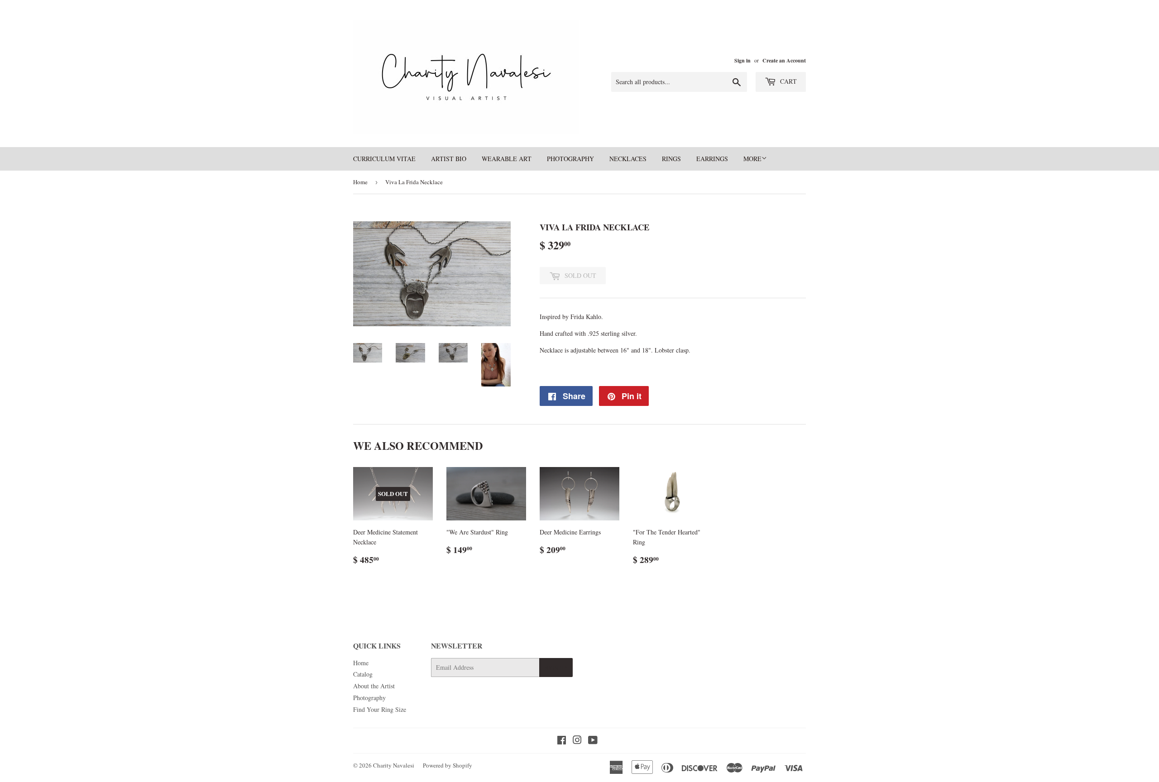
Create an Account (784, 60)
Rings (671, 158)
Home (360, 182)
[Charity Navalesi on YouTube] (593, 741)
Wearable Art (507, 158)
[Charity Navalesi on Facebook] (561, 741)
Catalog (363, 674)
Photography (570, 158)
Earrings (712, 158)
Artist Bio (448, 158)
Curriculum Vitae (384, 158)
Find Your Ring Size (379, 709)
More (752, 158)
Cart (787, 81)
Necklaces (628, 158)
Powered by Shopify (447, 765)
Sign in (742, 60)
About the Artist (374, 686)
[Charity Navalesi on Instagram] (577, 741)
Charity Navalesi (393, 765)
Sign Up (556, 667)
